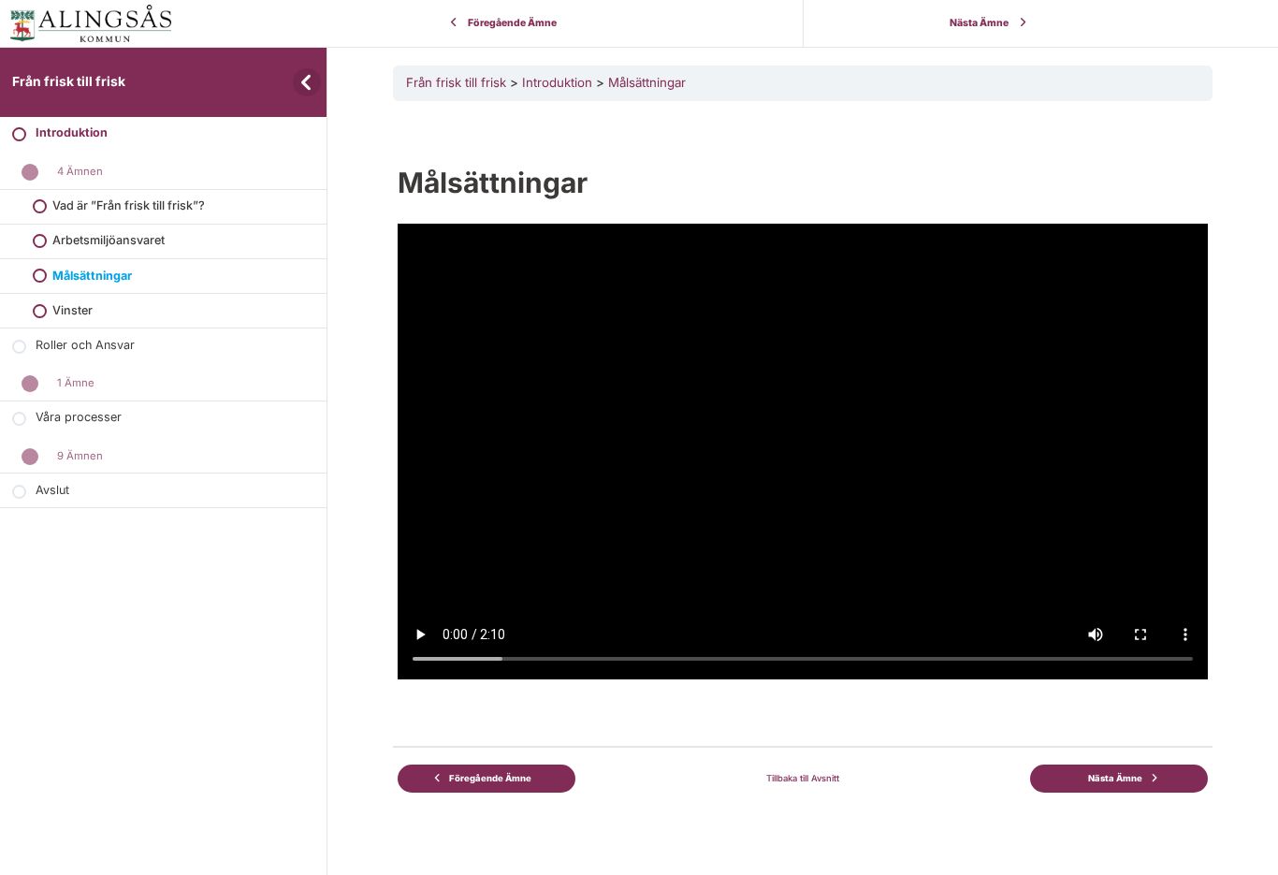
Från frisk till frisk (68, 81)
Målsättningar (647, 82)
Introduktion (557, 82)
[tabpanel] (803, 396)
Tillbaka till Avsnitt (802, 778)
